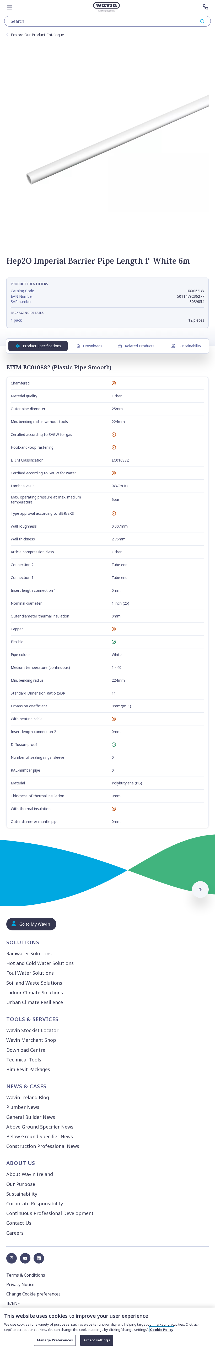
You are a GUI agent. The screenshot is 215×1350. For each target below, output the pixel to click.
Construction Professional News (42, 1146)
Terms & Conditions (25, 1275)
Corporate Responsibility (34, 1203)
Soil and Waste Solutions (34, 983)
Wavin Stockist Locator (32, 1030)
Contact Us (18, 1223)
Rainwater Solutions (29, 953)
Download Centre (25, 1050)
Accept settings (96, 1340)
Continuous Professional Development (50, 1213)
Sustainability (190, 345)
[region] (107, 1329)
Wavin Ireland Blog (27, 1097)
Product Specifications (42, 345)
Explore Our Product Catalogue (37, 34)
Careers (15, 1233)
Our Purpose (20, 1184)
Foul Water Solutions (30, 973)
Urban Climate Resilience (34, 1002)
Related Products (139, 345)
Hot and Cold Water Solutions (40, 963)
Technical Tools (23, 1059)
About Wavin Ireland (29, 1174)
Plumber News (22, 1107)
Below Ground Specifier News (39, 1136)
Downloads (92, 345)
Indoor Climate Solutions (34, 992)
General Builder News (30, 1117)
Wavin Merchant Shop (31, 1040)
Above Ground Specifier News (39, 1127)
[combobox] (107, 21)
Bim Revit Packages (28, 1069)
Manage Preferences (55, 1340)
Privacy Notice (20, 1284)
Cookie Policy (161, 1329)
